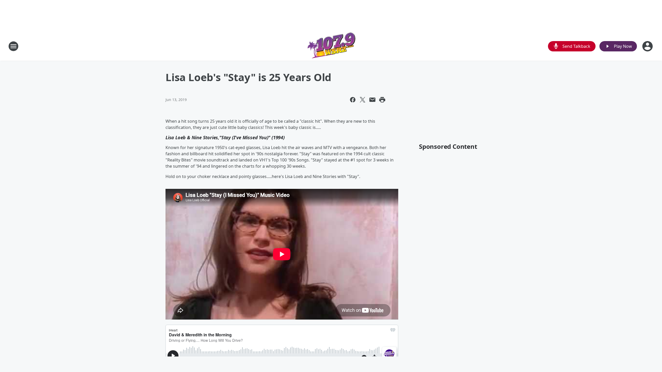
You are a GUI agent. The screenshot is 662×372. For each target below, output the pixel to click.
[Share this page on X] (362, 99)
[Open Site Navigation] (13, 46)
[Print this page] (382, 99)
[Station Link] (331, 46)
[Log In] (648, 46)
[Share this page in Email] (372, 99)
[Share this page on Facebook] (352, 99)
